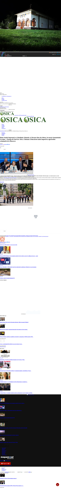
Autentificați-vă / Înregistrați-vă (6, 96)
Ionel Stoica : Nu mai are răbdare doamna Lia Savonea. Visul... (12, 359)
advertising (5, 460)
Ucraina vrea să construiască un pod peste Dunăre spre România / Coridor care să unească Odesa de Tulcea (22, 235)
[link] (8, 177)
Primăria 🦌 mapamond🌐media (5, 144)
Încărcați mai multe (3, 346)
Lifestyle (3, 126)
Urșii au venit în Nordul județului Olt (7, 278)
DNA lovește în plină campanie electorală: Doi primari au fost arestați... (14, 329)
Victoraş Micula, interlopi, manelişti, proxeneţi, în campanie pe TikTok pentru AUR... (16, 336)
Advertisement (4, 469)
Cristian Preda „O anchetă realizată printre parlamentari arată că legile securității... (16, 392)
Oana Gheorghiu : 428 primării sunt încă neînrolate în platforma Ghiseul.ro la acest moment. (18, 267)
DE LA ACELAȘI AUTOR (12, 244)
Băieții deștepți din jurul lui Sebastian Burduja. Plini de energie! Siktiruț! (14, 322)
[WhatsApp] (19, 149)
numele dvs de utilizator (12, 103)
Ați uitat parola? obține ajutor (4, 106)
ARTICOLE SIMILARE (4, 244)
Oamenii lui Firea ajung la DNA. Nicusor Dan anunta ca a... (12, 485)
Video (3, 127)
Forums (3, 98)
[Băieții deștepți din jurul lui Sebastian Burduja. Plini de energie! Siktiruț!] (2, 320)
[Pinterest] (16, 149)
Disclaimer (3, 467)
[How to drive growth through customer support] (2, 433)
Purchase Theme (4, 100)
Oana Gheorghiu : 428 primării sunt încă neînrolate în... (11, 410)
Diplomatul (3, 133)
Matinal (3, 135)
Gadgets (3, 125)
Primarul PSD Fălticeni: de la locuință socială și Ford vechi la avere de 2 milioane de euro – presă (19, 255)
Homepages (3, 128)
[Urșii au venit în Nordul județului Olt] (5, 275)
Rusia (1, 368)
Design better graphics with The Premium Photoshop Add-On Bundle (13, 427)
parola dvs (10, 104)
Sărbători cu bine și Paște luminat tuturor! (8, 478)
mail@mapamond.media (8, 465)
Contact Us (3, 470)
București (3, 132)
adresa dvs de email (12, 109)
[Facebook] (9, 149)
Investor (3, 134)
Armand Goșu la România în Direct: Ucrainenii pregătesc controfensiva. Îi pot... (15, 370)
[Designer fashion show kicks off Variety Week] (2, 440)
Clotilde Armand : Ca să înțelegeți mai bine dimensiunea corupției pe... (13, 381)
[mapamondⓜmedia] (30, 116)
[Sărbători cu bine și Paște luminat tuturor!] (2, 476)
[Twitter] (12, 149)
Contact (3, 99)
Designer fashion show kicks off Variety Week (9, 442)
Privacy (3, 468)
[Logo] (11, 122)
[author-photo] (2, 241)
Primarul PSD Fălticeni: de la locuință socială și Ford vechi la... (12, 403)
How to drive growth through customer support (9, 435)
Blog (2, 97)
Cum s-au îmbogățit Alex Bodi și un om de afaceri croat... (11, 344)
